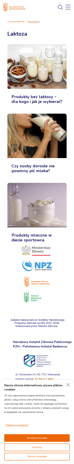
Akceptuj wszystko (37, 438)
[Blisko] (68, 384)
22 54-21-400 (44, 379)
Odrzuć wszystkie (37, 456)
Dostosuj (37, 447)
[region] (37, 422)
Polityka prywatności (17, 425)
